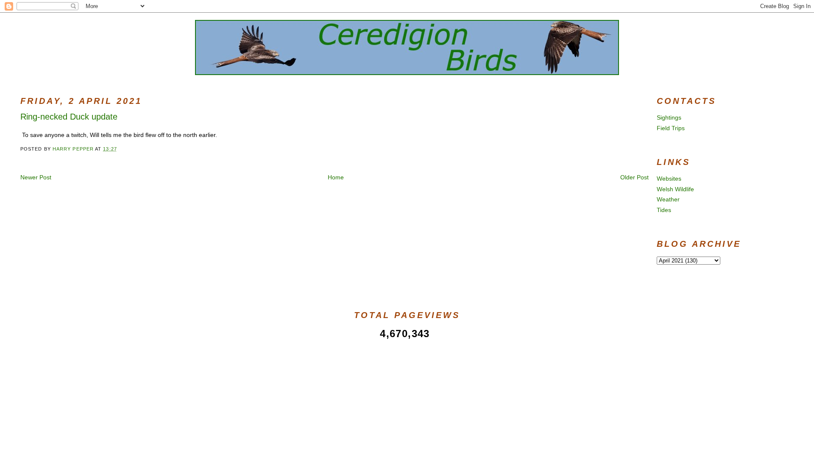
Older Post (634, 177)
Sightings (669, 117)
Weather (668, 199)
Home (336, 177)
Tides (664, 210)
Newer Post (35, 177)
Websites (669, 178)
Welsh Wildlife (675, 189)
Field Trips (671, 128)
